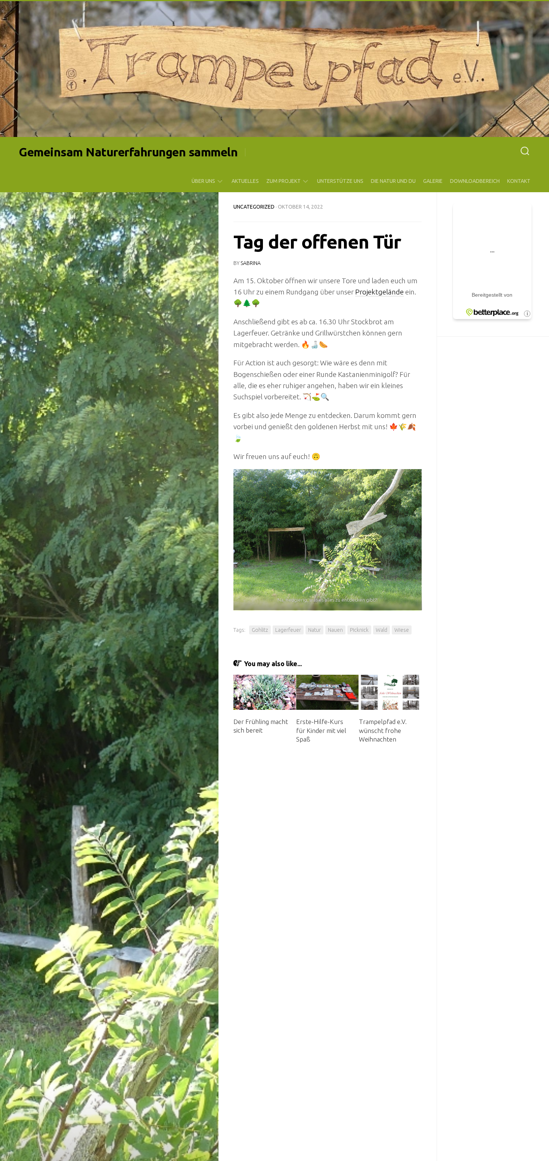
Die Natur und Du (393, 181)
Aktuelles (245, 181)
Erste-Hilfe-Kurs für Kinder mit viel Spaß (321, 730)
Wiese (401, 630)
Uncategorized (253, 207)
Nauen (335, 630)
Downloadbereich (475, 181)
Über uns (203, 181)
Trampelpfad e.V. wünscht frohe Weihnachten (383, 730)
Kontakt (518, 181)
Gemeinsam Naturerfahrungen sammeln (128, 152)
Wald (381, 630)
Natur (314, 630)
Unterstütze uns (340, 181)
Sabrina (251, 263)
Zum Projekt (283, 181)
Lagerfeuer (288, 630)
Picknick (359, 630)
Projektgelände (379, 292)
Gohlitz (260, 630)
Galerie (433, 181)
